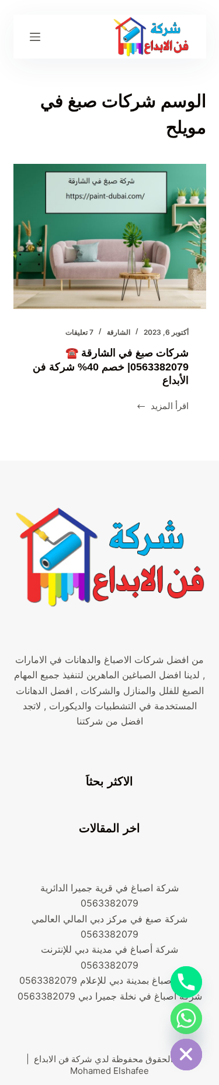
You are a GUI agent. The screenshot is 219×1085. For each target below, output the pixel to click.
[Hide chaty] (186, 1054)
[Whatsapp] (186, 1018)
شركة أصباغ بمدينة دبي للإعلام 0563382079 (109, 980)
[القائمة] (35, 37)
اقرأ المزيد (162, 407)
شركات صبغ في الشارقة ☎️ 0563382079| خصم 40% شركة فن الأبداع (111, 366)
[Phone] (186, 982)
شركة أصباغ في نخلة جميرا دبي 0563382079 (110, 996)
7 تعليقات (79, 332)
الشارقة (118, 332)
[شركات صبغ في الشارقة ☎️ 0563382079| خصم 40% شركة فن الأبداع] (109, 236)
